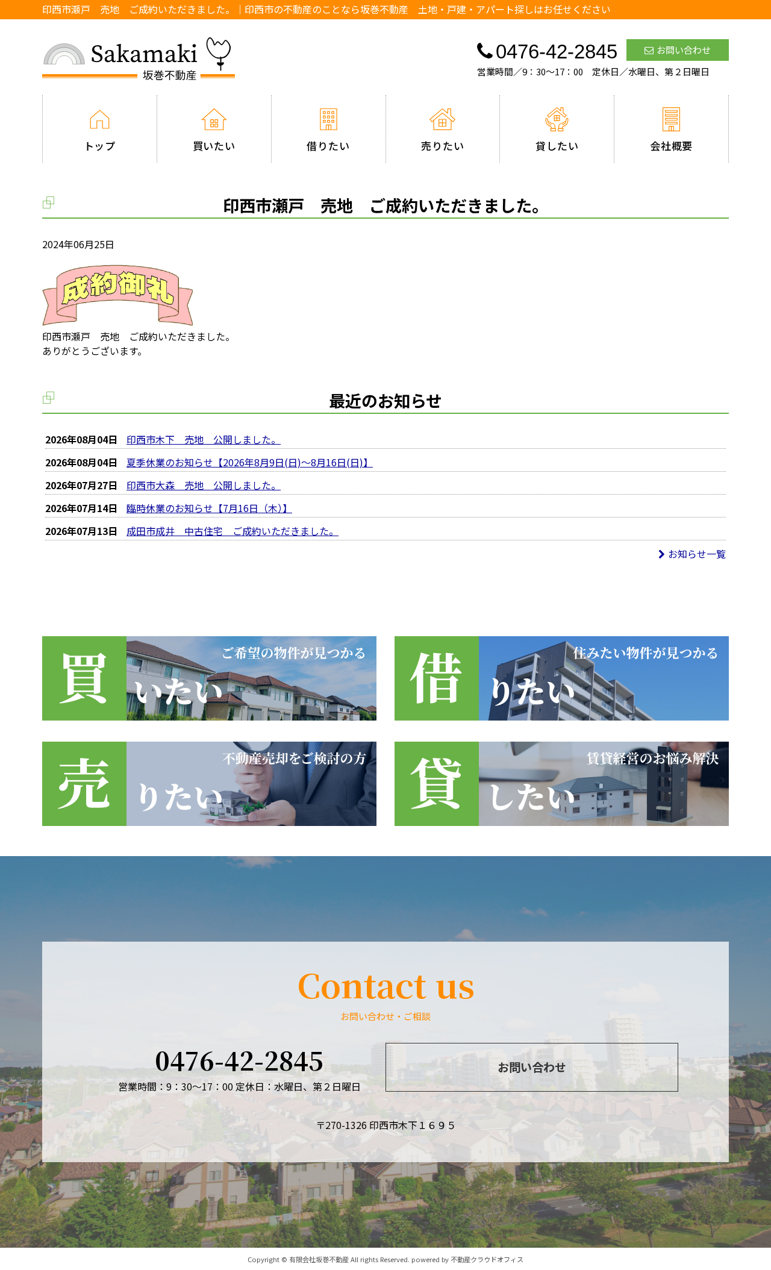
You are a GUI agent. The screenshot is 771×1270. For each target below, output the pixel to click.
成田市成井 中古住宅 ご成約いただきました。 (232, 531)
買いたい (214, 145)
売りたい (442, 145)
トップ (100, 145)
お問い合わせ (684, 49)
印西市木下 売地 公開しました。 (203, 439)
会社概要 (671, 145)
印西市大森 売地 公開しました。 (203, 485)
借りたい (328, 145)
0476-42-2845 (239, 1060)
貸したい (556, 145)
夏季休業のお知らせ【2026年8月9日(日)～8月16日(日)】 (249, 462)
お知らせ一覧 (697, 553)
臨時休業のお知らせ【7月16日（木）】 (209, 508)
